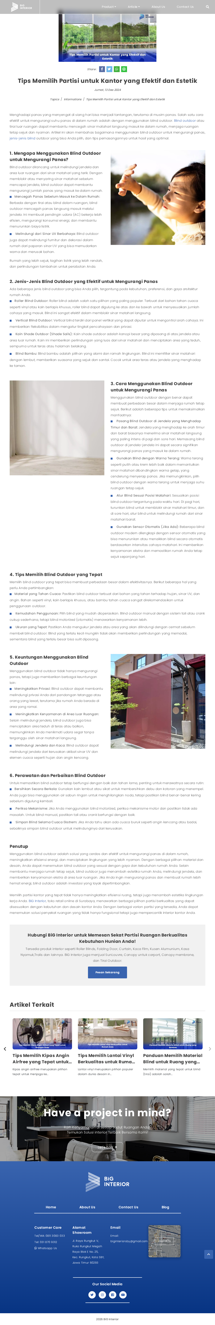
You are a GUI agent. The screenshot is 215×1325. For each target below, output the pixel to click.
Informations (73, 99)
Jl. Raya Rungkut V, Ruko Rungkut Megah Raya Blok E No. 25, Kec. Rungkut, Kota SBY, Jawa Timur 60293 (88, 1252)
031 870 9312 (45, 1242)
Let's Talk (105, 1147)
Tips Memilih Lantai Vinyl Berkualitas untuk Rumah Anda (106, 1059)
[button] (208, 7)
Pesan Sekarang (108, 972)
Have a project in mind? (107, 1113)
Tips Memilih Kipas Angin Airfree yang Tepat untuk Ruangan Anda (41, 1059)
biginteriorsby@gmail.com (126, 1238)
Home (51, 1207)
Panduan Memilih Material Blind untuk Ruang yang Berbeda (172, 1059)
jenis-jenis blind (22, 138)
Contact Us (185, 7)
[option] (42, 1049)
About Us (158, 7)
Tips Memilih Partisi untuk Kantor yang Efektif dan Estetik (125, 99)
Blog (165, 1207)
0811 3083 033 (49, 1236)
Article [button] (132, 7)
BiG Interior (37, 901)
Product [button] (108, 7)
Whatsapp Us (47, 1248)
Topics (54, 99)
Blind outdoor (185, 120)
